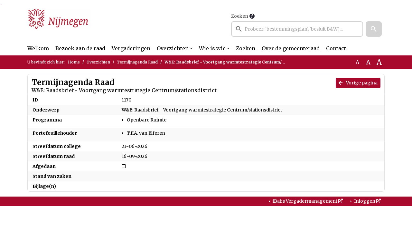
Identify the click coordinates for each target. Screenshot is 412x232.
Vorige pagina (361, 83)
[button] (374, 29)
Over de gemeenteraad (291, 48)
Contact (336, 48)
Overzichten (173, 48)
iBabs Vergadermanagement (305, 201)
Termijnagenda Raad (137, 62)
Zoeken (239, 16)
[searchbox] (297, 29)
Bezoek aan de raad (80, 48)
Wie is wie (212, 48)
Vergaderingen (131, 48)
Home (74, 62)
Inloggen (364, 201)
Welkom (38, 48)
